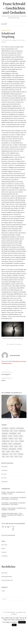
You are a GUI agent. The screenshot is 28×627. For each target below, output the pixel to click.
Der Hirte (4, 474)
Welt (7, 456)
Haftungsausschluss (6, 576)
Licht (16, 446)
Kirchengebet (17, 443)
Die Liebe (4, 478)
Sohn (13, 451)
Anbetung (12, 428)
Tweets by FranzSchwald (8, 535)
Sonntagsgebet (6, 374)
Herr (12, 441)
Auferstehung (20, 428)
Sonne (17, 451)
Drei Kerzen (14, 499)
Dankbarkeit (22, 430)
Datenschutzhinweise (7, 580)
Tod (11, 454)
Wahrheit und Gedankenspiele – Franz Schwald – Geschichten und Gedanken (11, 514)
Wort (11, 456)
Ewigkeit (4, 436)
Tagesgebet (5, 454)
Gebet (21, 436)
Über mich (4, 544)
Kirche (10, 443)
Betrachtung (5, 430)
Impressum (4, 572)
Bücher (3, 548)
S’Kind (3, 380)
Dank (15, 430)
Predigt (20, 449)
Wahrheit (20, 454)
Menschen (4, 449)
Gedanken (4, 438)
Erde (19, 433)
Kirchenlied (5, 446)
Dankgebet (5, 433)
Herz (16, 441)
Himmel (22, 441)
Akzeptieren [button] (22, 622)
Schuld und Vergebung (15, 344)
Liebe (20, 446)
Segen (8, 451)
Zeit (21, 456)
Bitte (11, 430)
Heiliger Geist (5, 441)
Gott (16, 438)
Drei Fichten (14, 504)
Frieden (16, 436)
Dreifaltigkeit (12, 433)
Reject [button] (14, 625)
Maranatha (4, 466)
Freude (10, 436)
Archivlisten (4, 556)
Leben (11, 446)
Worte (16, 456)
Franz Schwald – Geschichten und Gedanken (14, 8)
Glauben (11, 438)
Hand (20, 438)
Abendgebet (5, 428)
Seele (3, 451)
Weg (3, 456)
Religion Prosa (5, 30)
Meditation (4, 470)
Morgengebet (12, 449)
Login (3, 590)
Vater (15, 454)
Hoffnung (4, 443)
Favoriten (4, 552)
